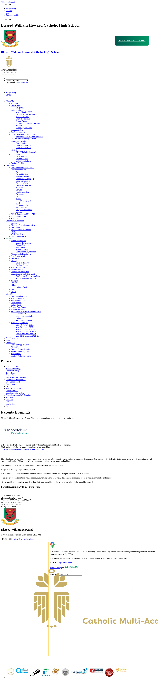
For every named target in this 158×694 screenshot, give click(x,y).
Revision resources (18, 300)
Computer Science (23, 181)
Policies (9, 11)
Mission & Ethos (22, 117)
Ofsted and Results (18, 141)
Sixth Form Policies (23, 161)
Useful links (15, 289)
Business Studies (22, 176)
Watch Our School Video (131, 41)
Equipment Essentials (24, 316)
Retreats (19, 125)
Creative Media (22, 183)
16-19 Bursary (21, 156)
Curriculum (10, 165)
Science (19, 212)
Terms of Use (16, 354)
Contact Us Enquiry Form (21, 356)
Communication (17, 130)
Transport (14, 280)
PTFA (13, 285)
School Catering (22, 249)
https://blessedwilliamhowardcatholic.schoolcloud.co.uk (22, 449)
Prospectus (20, 108)
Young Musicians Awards (26, 278)
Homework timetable (19, 296)
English (19, 190)
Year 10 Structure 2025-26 (26, 331)
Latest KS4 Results (23, 145)
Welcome (14, 103)
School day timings (23, 243)
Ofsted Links (21, 143)
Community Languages (25, 179)
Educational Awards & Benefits (23, 274)
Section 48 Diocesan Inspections (28, 123)
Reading (14, 261)
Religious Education (24, 210)
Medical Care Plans (18, 267)
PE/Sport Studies (22, 205)
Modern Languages (23, 201)
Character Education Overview (23, 225)
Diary (8, 13)
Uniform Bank (21, 287)
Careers (14, 223)
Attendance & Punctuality (21, 254)
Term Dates (20, 247)
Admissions (15, 105)
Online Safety (16, 305)
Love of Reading (22, 263)
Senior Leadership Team (20, 351)
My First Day (21, 314)
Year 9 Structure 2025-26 (25, 329)
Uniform (14, 283)
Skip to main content (9, 2)
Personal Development (15, 221)
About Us (10, 101)
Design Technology (23, 185)
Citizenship (15, 227)
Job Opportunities (18, 132)
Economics (20, 187)
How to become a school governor (29, 137)
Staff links (15, 218)
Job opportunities (12, 15)
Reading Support (22, 265)
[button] (11, 19)
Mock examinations (18, 298)
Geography (20, 194)
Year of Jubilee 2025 (24, 112)
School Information (18, 241)
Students (9, 294)
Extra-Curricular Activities (21, 230)
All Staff (14, 347)
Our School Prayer (23, 119)
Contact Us (10, 343)
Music (18, 203)
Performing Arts (22, 207)
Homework (15, 258)
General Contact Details (20, 349)
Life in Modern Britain (20, 236)
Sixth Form (15, 154)
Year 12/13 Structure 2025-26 (27, 336)
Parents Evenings (22, 245)
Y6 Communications (24, 320)
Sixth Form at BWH (19, 216)
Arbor (13, 292)
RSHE (13, 232)
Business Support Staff (20, 345)
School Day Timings (19, 307)
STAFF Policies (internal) (26, 152)
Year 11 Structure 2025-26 (26, 334)
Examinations (16, 303)
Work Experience (17, 234)
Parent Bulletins (22, 159)
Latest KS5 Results (23, 148)
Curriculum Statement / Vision (22, 168)
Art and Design (22, 174)
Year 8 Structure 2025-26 (25, 327)
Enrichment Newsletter (20, 272)
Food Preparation (22, 192)
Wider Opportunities (24, 128)
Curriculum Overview (19, 170)
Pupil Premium (12, 338)
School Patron (21, 121)
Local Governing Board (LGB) (23, 134)
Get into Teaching (18, 163)
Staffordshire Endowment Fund (28, 276)
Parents (9, 238)
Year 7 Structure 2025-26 (25, 325)
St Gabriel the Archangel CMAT (23, 139)
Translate (24, 83)
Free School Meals (18, 256)
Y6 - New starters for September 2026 (26, 312)
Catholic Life (16, 110)
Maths (18, 199)
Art (17, 172)
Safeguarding (11, 8)
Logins (8, 95)
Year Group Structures (19, 323)
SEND (8, 340)
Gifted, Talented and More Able (23, 214)
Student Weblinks (18, 309)
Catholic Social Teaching (25, 114)
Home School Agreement (26, 252)
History (19, 196)
